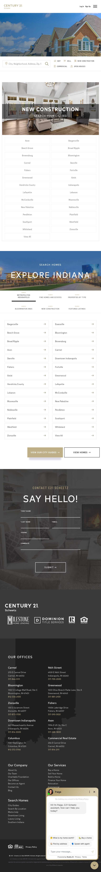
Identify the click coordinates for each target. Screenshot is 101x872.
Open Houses (79, 66)
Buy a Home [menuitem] (53, 770)
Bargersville (73, 140)
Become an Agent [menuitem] (16, 783)
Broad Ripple (74, 148)
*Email (54, 522)
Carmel (27, 162)
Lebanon (73, 192)
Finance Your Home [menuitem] (57, 780)
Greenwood (27, 177)
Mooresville (74, 199)
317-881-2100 (54, 696)
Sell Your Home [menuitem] (55, 773)
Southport (27, 221)
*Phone (24, 532)
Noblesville (74, 207)
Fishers (27, 170)
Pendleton (27, 214)
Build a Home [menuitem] (54, 776)
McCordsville (27, 199)
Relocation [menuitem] (53, 783)
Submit (49, 567)
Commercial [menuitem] (53, 786)
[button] (46, 63)
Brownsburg (27, 155)
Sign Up (88, 6)
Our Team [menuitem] (12, 773)
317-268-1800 (54, 731)
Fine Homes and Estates (50, 297)
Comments (25, 543)
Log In (82, 6)
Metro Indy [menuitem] (13, 811)
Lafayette (27, 192)
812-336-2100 (14, 696)
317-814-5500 (14, 731)
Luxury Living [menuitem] (14, 818)
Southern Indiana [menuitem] (16, 822)
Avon (27, 140)
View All (27, 236)
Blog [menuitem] (10, 790)
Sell (69, 61)
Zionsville (74, 229)
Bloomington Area (23, 309)
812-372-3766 (14, 749)
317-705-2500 (54, 678)
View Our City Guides (44, 452)
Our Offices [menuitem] (13, 780)
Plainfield (74, 214)
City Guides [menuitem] (13, 805)
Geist (73, 177)
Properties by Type (77, 297)
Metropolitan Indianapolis (23, 296)
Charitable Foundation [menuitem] (18, 776)
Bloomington (73, 155)
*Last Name (25, 522)
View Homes (80, 452)
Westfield (73, 221)
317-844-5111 (14, 678)
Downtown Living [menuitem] (16, 815)
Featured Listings (77, 309)
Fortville (73, 170)
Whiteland (27, 229)
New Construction (85, 61)
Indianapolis (73, 184)
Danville (73, 162)
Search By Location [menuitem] (17, 808)
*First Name (26, 511)
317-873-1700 (14, 714)
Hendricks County (27, 184)
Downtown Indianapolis (66, 358)
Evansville (59, 324)
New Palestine (27, 207)
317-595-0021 (54, 714)
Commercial (61, 66)
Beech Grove (27, 148)
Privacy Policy (31, 847)
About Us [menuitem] (12, 770)
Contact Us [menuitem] (13, 786)
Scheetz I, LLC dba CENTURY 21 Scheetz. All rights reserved (28, 855)
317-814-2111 (53, 749)
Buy (59, 61)
